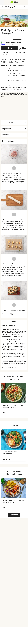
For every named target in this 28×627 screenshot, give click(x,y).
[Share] (25, 48)
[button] (14, 128)
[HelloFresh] (14, 2)
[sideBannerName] (14, 108)
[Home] (2, 7)
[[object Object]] (21, 48)
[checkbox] (1, 39)
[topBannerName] (14, 12)
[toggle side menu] (2, 2)
